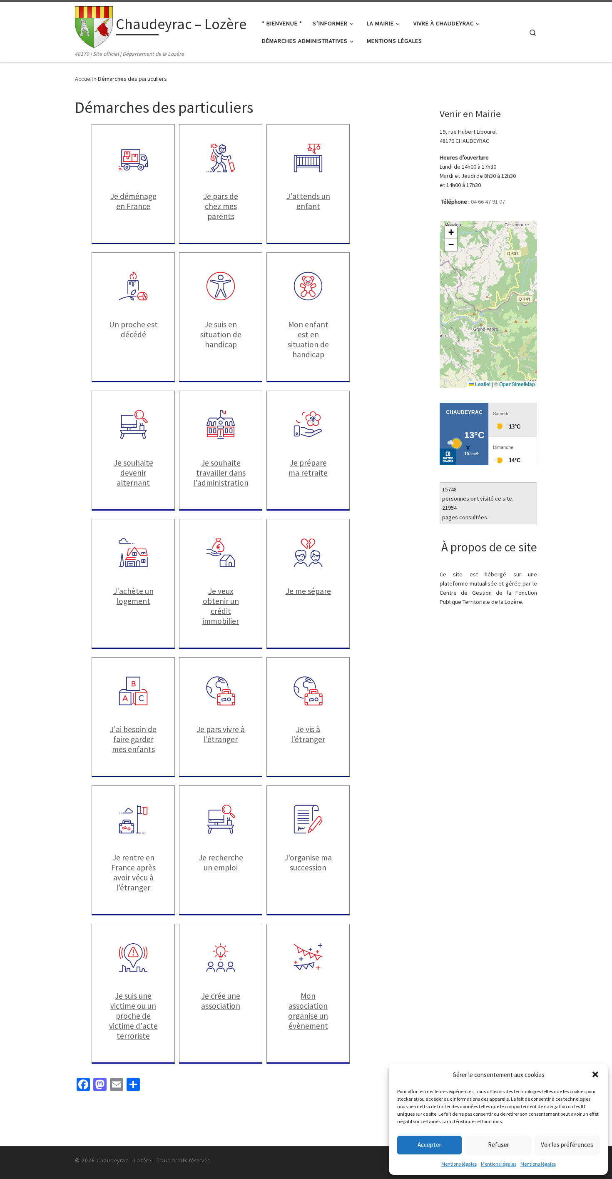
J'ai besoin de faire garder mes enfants (133, 739)
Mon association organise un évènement (308, 1011)
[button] (595, 1074)
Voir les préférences (567, 1145)
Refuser (498, 1145)
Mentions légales (459, 1164)
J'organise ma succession (308, 862)
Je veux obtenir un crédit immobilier (220, 606)
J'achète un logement (133, 596)
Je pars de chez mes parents (220, 206)
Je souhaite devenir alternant (133, 473)
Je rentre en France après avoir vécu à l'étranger (133, 872)
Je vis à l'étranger (308, 734)
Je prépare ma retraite (308, 468)
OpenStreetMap (517, 383)
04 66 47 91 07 (488, 201)
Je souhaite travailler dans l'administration (221, 473)
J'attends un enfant (308, 201)
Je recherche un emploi (221, 862)
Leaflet (482, 383)
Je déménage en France (133, 201)
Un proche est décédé (133, 329)
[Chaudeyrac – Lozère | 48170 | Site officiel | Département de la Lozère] (94, 25)
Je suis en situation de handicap (220, 334)
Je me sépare (308, 591)
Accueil (84, 78)
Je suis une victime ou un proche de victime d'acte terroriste (133, 1016)
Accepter (429, 1145)
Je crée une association (220, 1001)
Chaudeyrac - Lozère (124, 1160)
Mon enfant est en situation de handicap (308, 339)
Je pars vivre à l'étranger (221, 734)
